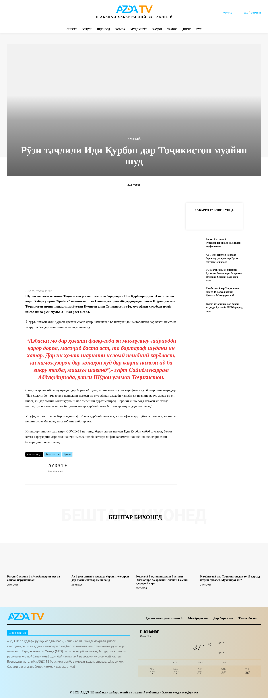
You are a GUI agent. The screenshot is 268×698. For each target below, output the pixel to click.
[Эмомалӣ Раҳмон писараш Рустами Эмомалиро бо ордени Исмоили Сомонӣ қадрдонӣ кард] (194, 274)
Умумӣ (134, 138)
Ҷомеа (67, 454)
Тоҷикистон (53, 454)
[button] (231, 12)
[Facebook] (10, 13)
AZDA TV (57, 465)
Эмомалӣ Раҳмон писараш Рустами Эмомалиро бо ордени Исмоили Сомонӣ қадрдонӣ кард (162, 580)
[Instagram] (18, 13)
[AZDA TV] (34, 471)
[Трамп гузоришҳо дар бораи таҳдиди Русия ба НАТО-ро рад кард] (194, 307)
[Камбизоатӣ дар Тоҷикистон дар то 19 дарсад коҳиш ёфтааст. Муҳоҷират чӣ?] (194, 292)
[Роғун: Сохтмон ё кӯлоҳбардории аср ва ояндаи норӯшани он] (194, 243)
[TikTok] (35, 13)
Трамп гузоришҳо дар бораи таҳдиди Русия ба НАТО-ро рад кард (224, 307)
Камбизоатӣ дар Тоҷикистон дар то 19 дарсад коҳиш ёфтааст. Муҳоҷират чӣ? (222, 292)
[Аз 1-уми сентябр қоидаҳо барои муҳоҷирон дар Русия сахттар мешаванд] (194, 258)
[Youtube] (59, 13)
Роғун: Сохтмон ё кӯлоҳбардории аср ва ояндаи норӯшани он (223, 243)
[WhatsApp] (51, 13)
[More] (253, 219)
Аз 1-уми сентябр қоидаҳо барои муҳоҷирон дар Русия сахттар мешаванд (222, 258)
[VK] (235, 219)
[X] (43, 13)
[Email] (244, 219)
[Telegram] (27, 13)
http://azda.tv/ (55, 471)
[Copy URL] (193, 219)
